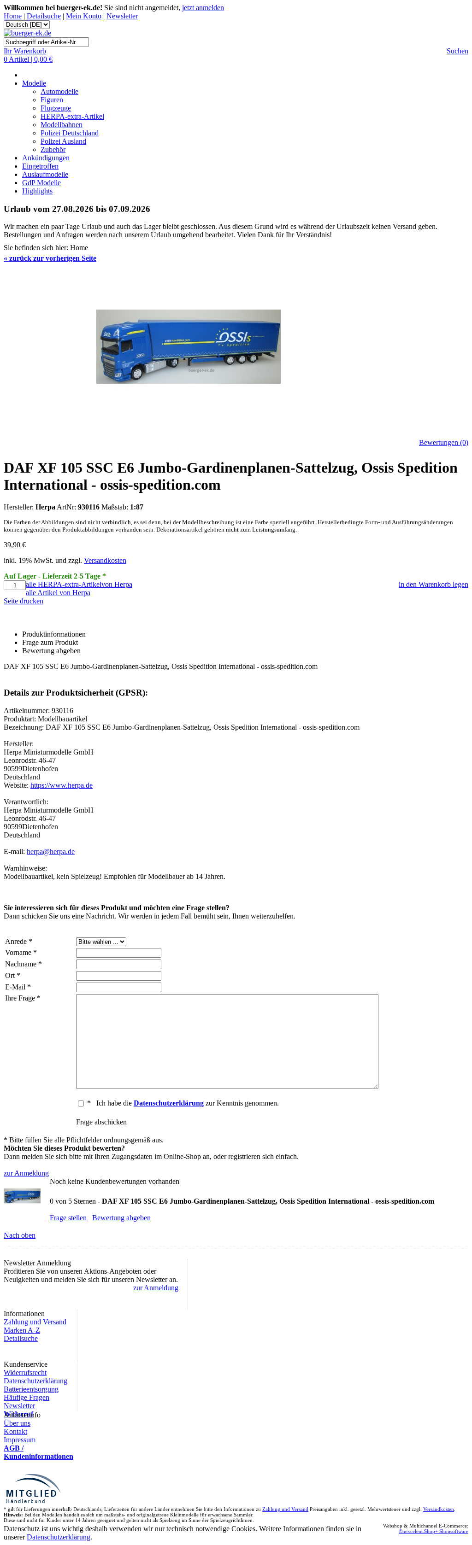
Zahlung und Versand (35, 1322)
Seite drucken (23, 601)
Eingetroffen (40, 166)
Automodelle (59, 91)
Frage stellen (68, 1218)
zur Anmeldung (26, 1173)
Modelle (34, 83)
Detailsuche (44, 16)
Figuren (52, 100)
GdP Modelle (41, 183)
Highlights (37, 191)
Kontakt (15, 1431)
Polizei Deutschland (70, 133)
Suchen (457, 51)
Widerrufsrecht (25, 1372)
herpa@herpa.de (51, 851)
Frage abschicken (101, 1122)
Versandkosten (105, 560)
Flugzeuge (56, 108)
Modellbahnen (62, 125)
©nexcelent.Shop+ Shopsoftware (433, 1531)
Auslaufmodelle (45, 174)
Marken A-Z (22, 1330)
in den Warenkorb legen (433, 584)
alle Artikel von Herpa (58, 593)
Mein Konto (83, 16)
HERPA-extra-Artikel (72, 116)
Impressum (19, 1440)
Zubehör (53, 149)
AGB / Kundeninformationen (38, 1452)
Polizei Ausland (63, 141)
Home (13, 16)
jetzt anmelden (203, 8)
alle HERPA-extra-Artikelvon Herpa (79, 584)
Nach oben (19, 1235)
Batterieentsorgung (31, 1389)
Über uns (17, 1423)
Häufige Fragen (26, 1397)
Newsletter (122, 16)
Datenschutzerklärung (35, 1381)
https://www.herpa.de (61, 785)
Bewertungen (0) (443, 442)
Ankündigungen (46, 158)
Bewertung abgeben (121, 1218)
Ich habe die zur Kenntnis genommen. (187, 1103)
